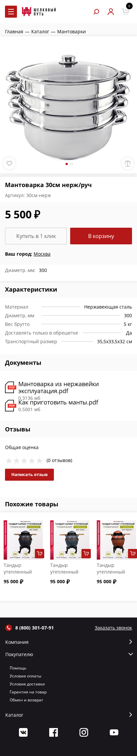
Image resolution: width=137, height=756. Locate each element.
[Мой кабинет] (110, 11)
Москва (42, 254)
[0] (125, 11)
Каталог (14, 715)
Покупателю (19, 654)
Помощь (18, 668)
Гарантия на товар (28, 692)
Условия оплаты (25, 676)
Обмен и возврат (26, 700)
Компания (17, 642)
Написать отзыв (29, 474)
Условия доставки (27, 684)
